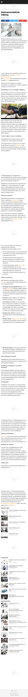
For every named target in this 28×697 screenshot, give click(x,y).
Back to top (14, 690)
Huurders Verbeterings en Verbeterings (17, 510)
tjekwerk (20, 265)
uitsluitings (3, 282)
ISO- (7, 80)
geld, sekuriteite (15, 200)
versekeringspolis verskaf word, (8, 503)
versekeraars (6, 78)
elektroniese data (16, 219)
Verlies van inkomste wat (17, 318)
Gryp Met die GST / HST (14, 603)
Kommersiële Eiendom (14, 9)
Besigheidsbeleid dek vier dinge (15, 632)
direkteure (9, 288)
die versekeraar (10, 505)
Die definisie (4, 436)
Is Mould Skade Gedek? (14, 533)
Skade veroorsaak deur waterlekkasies (17, 522)
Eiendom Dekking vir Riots (14, 527)
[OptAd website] (22, 118)
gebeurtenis (19, 145)
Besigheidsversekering (5, 9)
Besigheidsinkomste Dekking (15, 516)
